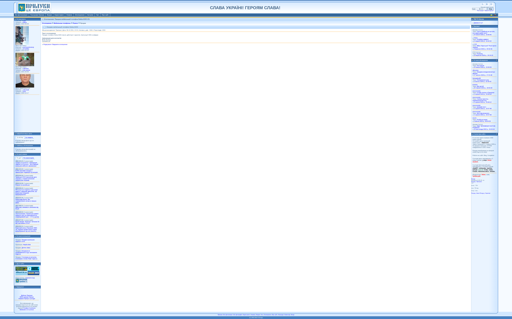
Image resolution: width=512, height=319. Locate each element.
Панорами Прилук (37, 15)
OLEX (474, 118)
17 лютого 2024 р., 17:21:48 (483, 75)
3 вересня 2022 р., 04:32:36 (483, 49)
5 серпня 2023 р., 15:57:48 (482, 108)
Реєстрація (480, 10)
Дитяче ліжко (26, 247)
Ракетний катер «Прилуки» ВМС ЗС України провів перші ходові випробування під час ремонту (26, 229)
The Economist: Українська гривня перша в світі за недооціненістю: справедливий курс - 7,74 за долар (27, 215)
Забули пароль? (489, 10)
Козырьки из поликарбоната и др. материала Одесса (26, 252)
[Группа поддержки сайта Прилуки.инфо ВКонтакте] (33, 270)
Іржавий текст (481, 107)
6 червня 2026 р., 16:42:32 (482, 41)
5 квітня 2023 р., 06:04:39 (482, 121)
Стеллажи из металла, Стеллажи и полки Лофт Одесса (26, 258)
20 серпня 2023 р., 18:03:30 (483, 88)
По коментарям (28, 158)
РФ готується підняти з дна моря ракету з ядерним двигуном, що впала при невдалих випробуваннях (26, 192)
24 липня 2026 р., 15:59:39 (482, 67)
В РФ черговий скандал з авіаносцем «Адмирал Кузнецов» (26, 171)
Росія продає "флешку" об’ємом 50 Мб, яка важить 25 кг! (27, 222)
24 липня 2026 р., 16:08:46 (482, 34)
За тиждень (29, 137)
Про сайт (105, 15)
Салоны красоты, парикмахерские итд (481, 99)
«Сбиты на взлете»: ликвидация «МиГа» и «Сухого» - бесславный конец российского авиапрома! (26, 164)
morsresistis (477, 91)
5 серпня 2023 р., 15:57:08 (482, 115)
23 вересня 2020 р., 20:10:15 (483, 55)
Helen (476, 38)
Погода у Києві (475, 193)
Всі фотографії (238, 314)
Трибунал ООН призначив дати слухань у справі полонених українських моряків (26, 178)
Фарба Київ (27, 244)
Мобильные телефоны (62, 23)
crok (475, 44)
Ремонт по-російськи (22, 185)
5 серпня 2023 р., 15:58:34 (482, 94)
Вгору (292, 314)
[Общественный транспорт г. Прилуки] (21, 270)
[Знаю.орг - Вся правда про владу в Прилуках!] (33, 274)
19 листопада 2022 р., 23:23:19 (484, 129)
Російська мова (482, 119)
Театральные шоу (483, 80)
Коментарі (287, 314)
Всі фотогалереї (21, 15)
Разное (75, 23)
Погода (473, 179)
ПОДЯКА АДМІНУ (483, 39)
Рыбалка (480, 54)
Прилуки (220, 314)
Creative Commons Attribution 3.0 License (28, 308)
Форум (49, 15)
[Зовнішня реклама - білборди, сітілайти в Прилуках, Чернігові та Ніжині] (21, 274)
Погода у (476, 181)
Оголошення (80, 15)
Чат (97, 15)
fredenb (475, 84)
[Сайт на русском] (495, 15)
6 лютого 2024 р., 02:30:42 (482, 81)
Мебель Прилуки (26, 295)
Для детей (480, 86)
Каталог (90, 15)
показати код (30, 278)
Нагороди (280, 314)
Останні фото (21, 19)
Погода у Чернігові (485, 193)
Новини (69, 15)
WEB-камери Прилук (27, 297)
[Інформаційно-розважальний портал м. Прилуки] (21, 282)
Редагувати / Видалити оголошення (55, 44)
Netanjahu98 (477, 78)
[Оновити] (496, 60)
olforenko (476, 70)
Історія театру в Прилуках (485, 92)
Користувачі (59, 15)
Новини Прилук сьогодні (27, 298)
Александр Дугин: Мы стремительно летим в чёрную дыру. (25, 201)
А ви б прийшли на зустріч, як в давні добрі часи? (484, 32)
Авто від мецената (483, 113)
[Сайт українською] (491, 15)
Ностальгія (480, 65)
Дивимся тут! (478, 23)
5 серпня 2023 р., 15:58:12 (482, 102)
